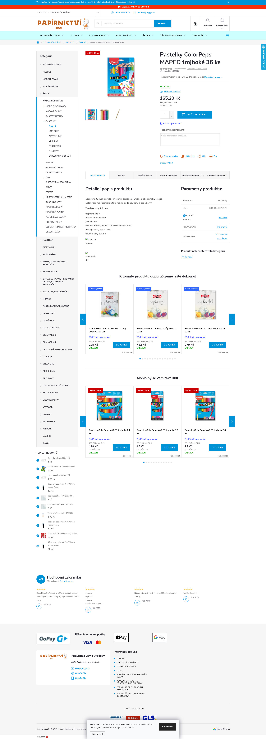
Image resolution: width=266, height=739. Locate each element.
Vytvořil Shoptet (223, 729)
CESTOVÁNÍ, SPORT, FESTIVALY (57, 349)
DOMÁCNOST (49, 320)
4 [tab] (147, 359)
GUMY (49, 187)
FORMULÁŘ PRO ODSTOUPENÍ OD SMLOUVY (131, 694)
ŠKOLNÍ (52, 126)
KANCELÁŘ (48, 240)
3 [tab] (145, 359)
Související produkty (191, 175)
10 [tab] (162, 359)
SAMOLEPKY (49, 313)
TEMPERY (50, 162)
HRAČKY (47, 299)
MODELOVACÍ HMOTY (56, 106)
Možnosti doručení (172, 91)
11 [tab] (165, 359)
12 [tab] (167, 359)
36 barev (223, 217)
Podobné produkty (216, 175)
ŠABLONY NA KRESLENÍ (60, 156)
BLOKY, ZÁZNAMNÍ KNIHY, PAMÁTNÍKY (55, 263)
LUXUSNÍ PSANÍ (50, 79)
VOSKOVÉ (53, 141)
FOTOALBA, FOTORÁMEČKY (56, 291)
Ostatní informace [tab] (168, 175)
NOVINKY (47, 414)
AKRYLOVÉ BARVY (54, 167)
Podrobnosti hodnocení (197, 69)
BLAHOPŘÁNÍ (49, 342)
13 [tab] (170, 359)
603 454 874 (80, 673)
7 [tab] (155, 359)
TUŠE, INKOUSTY (53, 202)
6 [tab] (152, 359)
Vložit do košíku (197, 114)
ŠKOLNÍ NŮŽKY (53, 232)
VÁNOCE (47, 436)
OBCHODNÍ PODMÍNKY (60, 12)
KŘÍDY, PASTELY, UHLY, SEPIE (59, 197)
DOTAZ (120, 670)
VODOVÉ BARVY (53, 111)
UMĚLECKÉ (54, 131)
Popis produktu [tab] (97, 175)
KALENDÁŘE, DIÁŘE (52, 64)
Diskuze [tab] (121, 175)
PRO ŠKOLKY (49, 371)
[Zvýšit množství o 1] (171, 113)
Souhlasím (167, 726)
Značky (46, 443)
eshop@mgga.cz (82, 668)
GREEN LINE (48, 364)
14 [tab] (172, 359)
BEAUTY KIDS (49, 335)
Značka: (166, 163)
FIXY (48, 177)
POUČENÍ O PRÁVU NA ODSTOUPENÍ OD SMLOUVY (129, 682)
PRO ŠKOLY (48, 378)
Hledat (162, 23)
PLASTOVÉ (54, 151)
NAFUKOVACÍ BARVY (56, 217)
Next (232, 319)
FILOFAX (47, 72)
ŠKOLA (46, 93)
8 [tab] (157, 359)
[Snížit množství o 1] (171, 116)
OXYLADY (47, 356)
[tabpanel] (110, 319)
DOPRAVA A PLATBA (126, 666)
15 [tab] (175, 359)
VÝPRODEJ (48, 407)
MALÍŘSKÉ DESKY (54, 207)
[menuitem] (51, 35)
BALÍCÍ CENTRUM (51, 327)
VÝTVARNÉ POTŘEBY (53, 101)
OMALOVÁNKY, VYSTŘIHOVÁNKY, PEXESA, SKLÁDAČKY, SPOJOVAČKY (58, 282)
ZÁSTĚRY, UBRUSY (54, 116)
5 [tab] (150, 359)
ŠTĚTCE (49, 192)
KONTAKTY (41, 12)
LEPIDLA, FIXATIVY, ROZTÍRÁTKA (61, 227)
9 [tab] (160, 359)
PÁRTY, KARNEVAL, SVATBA (56, 306)
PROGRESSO (55, 146)
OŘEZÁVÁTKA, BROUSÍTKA (58, 182)
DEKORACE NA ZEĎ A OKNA (56, 385)
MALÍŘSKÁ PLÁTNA (55, 212)
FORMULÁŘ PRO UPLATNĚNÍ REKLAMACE (130, 688)
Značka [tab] (145, 175)
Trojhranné (222, 226)
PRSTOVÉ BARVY (54, 172)
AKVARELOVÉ (55, 136)
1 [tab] (140, 359)
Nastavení (97, 734)
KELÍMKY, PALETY (54, 222)
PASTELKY (50, 121)
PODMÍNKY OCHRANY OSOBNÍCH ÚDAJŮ (132, 675)
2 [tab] (142, 359)
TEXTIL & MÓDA (50, 392)
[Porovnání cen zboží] (42, 736)
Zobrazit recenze (66, 581)
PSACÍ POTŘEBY (50, 86)
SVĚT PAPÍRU (49, 254)
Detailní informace (212, 77)
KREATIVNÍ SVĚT (51, 271)
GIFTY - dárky (49, 247)
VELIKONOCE (49, 421)
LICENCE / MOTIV (51, 400)
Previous (83, 319)
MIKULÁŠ (47, 429)
